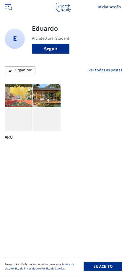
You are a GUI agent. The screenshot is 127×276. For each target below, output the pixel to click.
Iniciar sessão (109, 7)
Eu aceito (103, 266)
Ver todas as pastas (105, 70)
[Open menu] (8, 7)
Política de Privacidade (24, 269)
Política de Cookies (52, 269)
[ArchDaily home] (63, 7)
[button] (20, 70)
